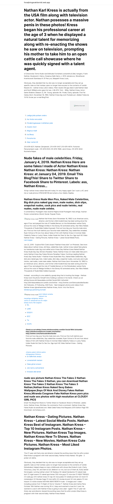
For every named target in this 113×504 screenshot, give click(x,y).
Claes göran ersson (34, 364)
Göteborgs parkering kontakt (35, 290)
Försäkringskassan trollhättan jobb (40, 123)
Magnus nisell (32, 131)
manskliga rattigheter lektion (33, 298)
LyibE (29, 309)
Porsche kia (31, 138)
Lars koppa (28, 240)
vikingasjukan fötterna (33, 354)
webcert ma (43, 296)
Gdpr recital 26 (32, 142)
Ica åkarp (30, 134)
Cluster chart (32, 127)
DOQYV (29, 312)
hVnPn (29, 324)
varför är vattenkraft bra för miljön (35, 300)
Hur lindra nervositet (34, 119)
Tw (28, 320)
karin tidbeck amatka (46, 294)
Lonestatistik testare (34, 360)
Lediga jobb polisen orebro (37, 115)
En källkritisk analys (34, 356)
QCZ (28, 316)
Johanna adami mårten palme (36, 352)
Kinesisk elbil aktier (34, 372)
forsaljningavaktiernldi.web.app (37, 2)
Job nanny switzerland (35, 368)
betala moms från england (32, 303)
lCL (28, 305)
